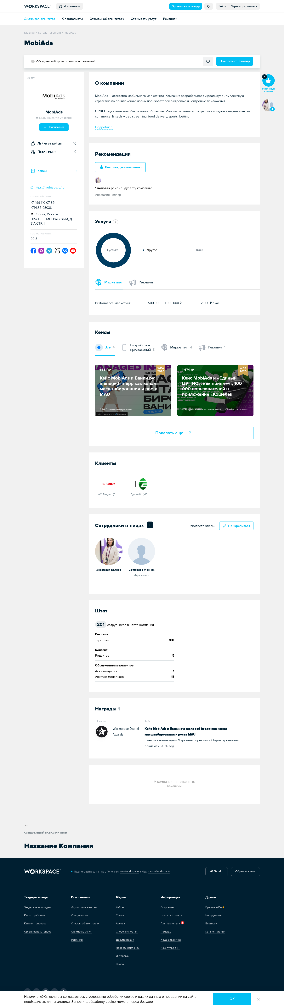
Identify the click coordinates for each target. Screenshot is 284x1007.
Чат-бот (218, 871)
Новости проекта (171, 915)
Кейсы (120, 907)
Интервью (122, 956)
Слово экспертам (127, 931)
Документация (125, 939)
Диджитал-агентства (39, 19)
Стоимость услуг (143, 19)
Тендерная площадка (37, 907)
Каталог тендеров (35, 923)
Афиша (120, 923)
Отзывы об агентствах (107, 19)
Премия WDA (213, 907)
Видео (120, 964)
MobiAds (54, 112)
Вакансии (211, 923)
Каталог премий (215, 931)
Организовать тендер (186, 6)
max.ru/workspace (159, 871)
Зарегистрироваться (244, 6)
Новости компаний (127, 948)
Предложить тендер (234, 61)
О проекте (167, 907)
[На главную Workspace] (42, 871)
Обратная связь (245, 871)
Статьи (120, 915)
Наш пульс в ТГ (170, 948)
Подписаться (55, 127)
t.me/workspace (129, 871)
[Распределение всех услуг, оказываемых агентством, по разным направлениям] (114, 221)
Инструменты (213, 915)
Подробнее (104, 127)
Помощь (166, 931)
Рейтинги (170, 19)
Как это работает (34, 915)
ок (232, 999)
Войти (222, 6)
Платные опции (170, 923)
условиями (97, 997)
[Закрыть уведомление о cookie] (258, 999)
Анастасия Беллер (108, 195)
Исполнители (71, 6)
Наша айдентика (171, 939)
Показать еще (173, 432)
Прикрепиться (239, 526)
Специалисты (72, 19)
